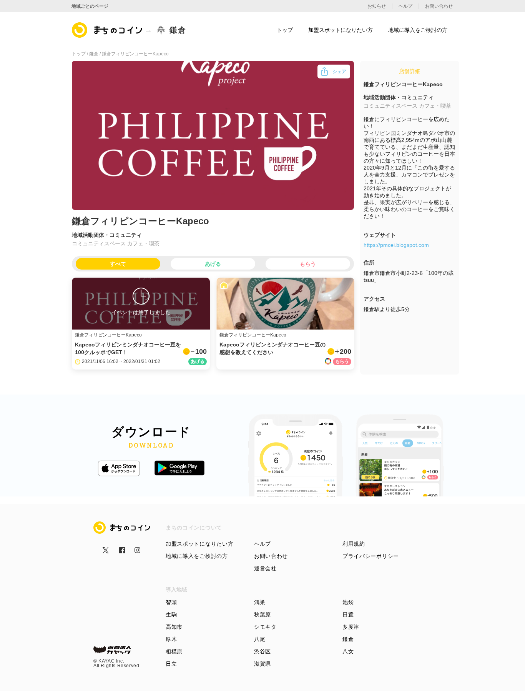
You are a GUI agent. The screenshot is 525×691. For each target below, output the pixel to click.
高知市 (174, 627)
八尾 (259, 639)
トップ (285, 30)
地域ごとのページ (89, 6)
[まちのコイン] (107, 30)
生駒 (171, 614)
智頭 (171, 602)
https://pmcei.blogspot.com (396, 245)
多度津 (350, 627)
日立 (171, 664)
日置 (348, 614)
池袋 (348, 602)
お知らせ (376, 6)
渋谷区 (262, 651)
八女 (348, 651)
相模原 (174, 651)
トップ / (80, 54)
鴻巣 (259, 602)
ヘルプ (262, 544)
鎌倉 (348, 639)
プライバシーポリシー (370, 556)
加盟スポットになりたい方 (199, 544)
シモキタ (265, 627)
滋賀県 (262, 664)
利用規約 (353, 544)
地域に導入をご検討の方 (197, 556)
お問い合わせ (271, 556)
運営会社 (265, 568)
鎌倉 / (95, 54)
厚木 (171, 639)
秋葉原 (262, 614)
